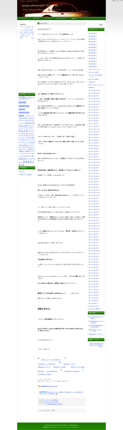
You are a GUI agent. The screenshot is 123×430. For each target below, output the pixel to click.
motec (21, 115)
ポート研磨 (25, 151)
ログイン (23, 171)
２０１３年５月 (93, 206)
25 (28, 34)
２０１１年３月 (93, 134)
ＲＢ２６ (27, 161)
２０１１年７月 (93, 145)
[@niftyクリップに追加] (59, 367)
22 (22, 34)
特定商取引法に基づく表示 (49, 427)
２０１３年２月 (93, 198)
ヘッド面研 (28, 149)
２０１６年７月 (93, 284)
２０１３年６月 (93, 209)
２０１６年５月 (93, 278)
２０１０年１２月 (94, 104)
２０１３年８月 (93, 214)
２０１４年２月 (93, 231)
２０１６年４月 (93, 275)
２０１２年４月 (93, 173)
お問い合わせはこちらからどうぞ (49, 386)
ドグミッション (25, 142)
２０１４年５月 (93, 237)
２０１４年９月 (93, 248)
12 (30, 30)
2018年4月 (92, 63)
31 (26, 36)
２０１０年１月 (93, 95)
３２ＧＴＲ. (27, 156)
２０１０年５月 (93, 112)
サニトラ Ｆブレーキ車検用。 (51, 400)
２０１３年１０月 (94, 189)
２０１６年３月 (93, 272)
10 (26, 30)
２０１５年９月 (93, 264)
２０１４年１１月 (94, 225)
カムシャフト (31, 125)
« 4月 (21, 38)
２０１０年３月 (93, 106)
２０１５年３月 (93, 256)
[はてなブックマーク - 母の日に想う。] (51, 359)
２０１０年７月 (93, 118)
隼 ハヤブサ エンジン (95, 84)
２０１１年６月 (93, 142)
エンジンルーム (22, 123)
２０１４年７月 (93, 242)
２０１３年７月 (93, 212)
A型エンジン (26, 97)
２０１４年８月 (93, 245)
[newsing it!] (41, 371)
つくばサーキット (28, 115)
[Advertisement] (25, 66)
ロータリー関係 (93, 79)
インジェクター (24, 120)
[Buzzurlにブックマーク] (69, 364)
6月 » (32, 38)
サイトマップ (70, 427)
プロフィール (36, 18)
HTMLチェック (76, 427)
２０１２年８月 (93, 181)
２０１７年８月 (93, 295)
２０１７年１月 (93, 286)
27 (32, 34)
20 (32, 32)
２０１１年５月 (93, 140)
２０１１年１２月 (94, 129)
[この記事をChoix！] (52, 371)
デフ (21, 135)
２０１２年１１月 (94, 162)
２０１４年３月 (93, 234)
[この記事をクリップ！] (65, 359)
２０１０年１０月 (94, 98)
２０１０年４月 (93, 109)
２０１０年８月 (93, 120)
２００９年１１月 (94, 90)
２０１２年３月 (93, 170)
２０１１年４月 (93, 137)
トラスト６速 (29, 137)
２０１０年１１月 (94, 101)
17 (26, 32)
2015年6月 (92, 44)
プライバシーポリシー (61, 427)
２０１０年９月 (93, 123)
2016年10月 (93, 47)
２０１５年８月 (93, 261)
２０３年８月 (93, 303)
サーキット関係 (93, 72)
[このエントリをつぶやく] (83, 371)
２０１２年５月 (93, 176)
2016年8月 (92, 55)
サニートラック (93, 69)
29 (22, 36)
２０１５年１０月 (94, 250)
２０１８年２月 (93, 300)
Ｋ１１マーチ (30, 158)
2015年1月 (92, 36)
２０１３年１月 (93, 187)
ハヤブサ (23, 147)
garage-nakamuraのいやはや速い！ (55, 404)
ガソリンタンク (22, 127)
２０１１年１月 (93, 126)
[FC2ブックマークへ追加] (77, 367)
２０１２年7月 (93, 154)
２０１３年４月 (93, 203)
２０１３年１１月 (94, 192)
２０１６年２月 (93, 270)
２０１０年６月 (93, 115)
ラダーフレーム (24, 153)
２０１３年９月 (93, 217)
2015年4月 (92, 39)
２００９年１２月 (94, 93)
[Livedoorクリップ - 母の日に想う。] (47, 364)
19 (30, 32)
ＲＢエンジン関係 (50, 410)
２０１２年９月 (93, 184)
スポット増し (24, 133)
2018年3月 (92, 61)
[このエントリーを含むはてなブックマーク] (38, 359)
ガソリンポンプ (29, 127)
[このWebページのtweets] (44, 374)
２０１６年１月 (93, 267)
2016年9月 (92, 58)
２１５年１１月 (93, 306)
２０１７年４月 (93, 289)
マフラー (31, 151)
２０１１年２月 (93, 131)
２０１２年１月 (93, 156)
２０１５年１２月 (94, 253)
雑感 (45, 410)
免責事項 (74, 18)
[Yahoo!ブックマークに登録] (60, 364)
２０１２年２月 (93, 167)
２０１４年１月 (93, 220)
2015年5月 (92, 41)
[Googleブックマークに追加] (61, 371)
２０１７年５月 (93, 292)
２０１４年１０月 (94, 223)
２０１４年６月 (93, 239)
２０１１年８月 (93, 148)
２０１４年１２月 (94, 228)
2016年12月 (93, 52)
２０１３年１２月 (94, 195)
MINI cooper (93, 66)
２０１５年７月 (93, 259)
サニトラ (23, 130)
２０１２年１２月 (94, 165)
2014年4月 (92, 33)
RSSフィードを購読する (26, 174)
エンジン (31, 120)
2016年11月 (93, 50)
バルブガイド (29, 147)
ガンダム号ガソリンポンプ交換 (51, 402)
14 (20, 32)
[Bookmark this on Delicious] (72, 371)
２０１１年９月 (93, 151)
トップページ (23, 18)
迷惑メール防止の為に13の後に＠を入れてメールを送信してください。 (96, 345)
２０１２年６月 (93, 178)
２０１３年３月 (93, 201)
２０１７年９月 (93, 297)
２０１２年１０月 (94, 159)
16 (24, 32)
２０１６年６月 (93, 281)
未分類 (91, 82)
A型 (20, 97)
